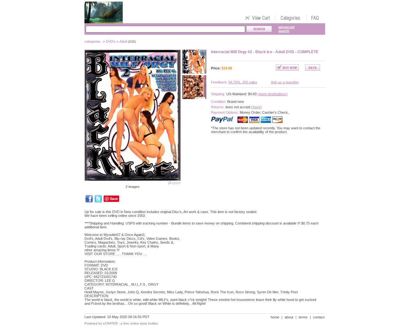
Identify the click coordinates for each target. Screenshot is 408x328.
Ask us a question (285, 82)
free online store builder (140, 323)
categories (92, 41)
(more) (256, 107)
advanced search (286, 29)
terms (303, 317)
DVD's (111, 41)
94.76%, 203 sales (243, 82)
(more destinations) (273, 94)
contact (318, 317)
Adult (123, 41)
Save (114, 198)
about (289, 317)
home (275, 317)
